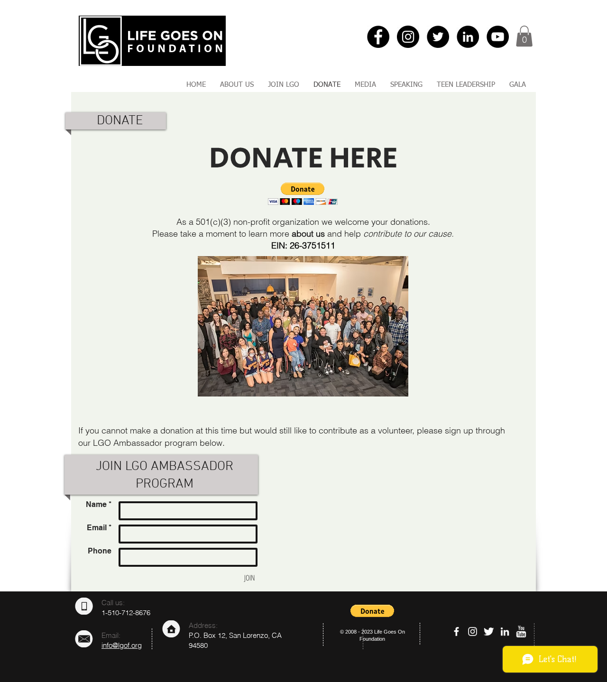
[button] (524, 36)
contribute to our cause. (408, 233)
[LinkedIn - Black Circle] (468, 37)
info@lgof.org (121, 645)
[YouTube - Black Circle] (498, 37)
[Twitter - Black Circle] (438, 37)
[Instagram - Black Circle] (408, 37)
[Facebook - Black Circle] (378, 37)
